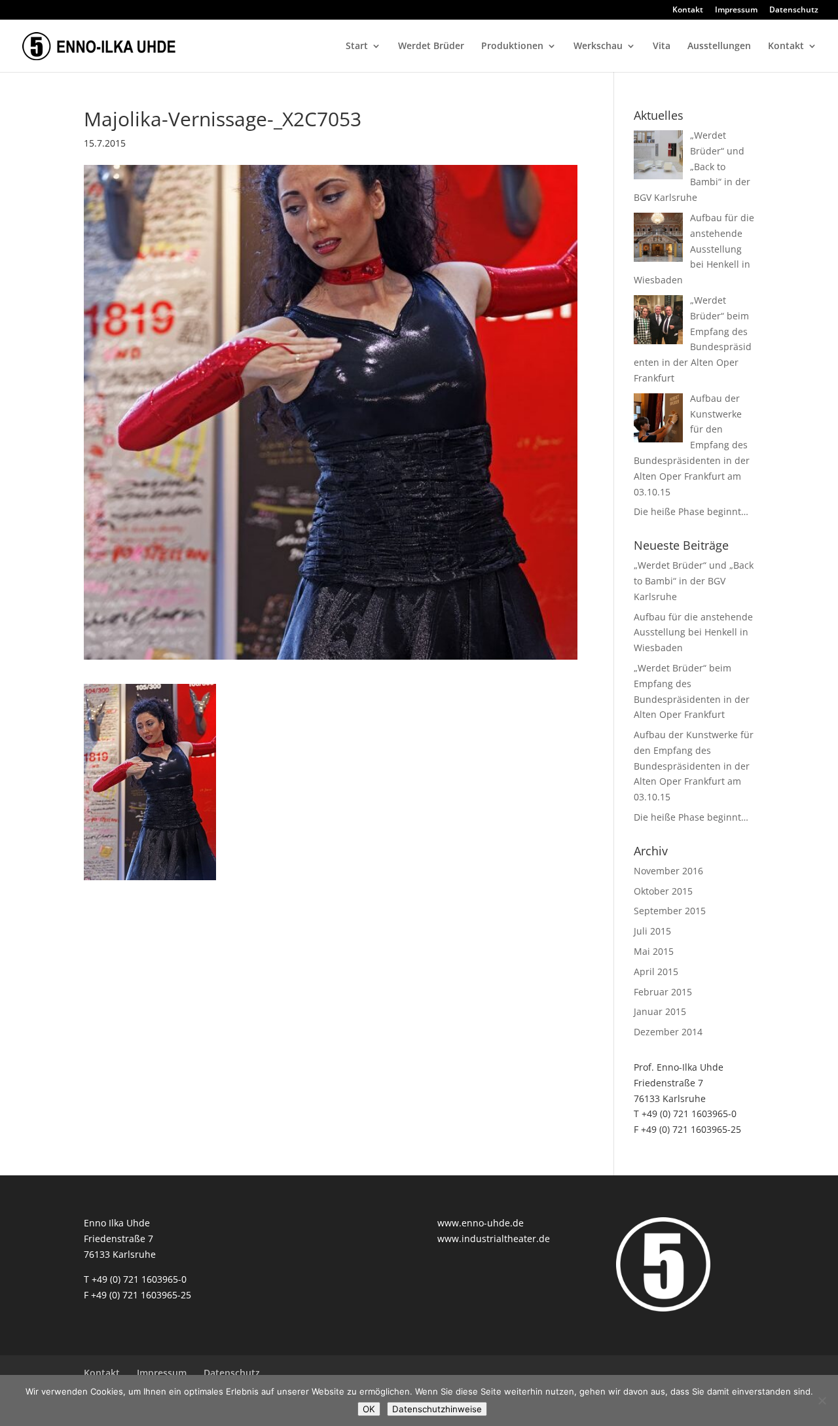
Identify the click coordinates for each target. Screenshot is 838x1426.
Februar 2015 (663, 992)
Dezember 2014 (668, 1031)
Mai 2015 (654, 951)
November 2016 (668, 871)
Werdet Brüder (431, 46)
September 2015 (670, 910)
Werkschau (598, 46)
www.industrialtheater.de (493, 1238)
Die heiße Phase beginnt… (691, 817)
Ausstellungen (719, 46)
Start (357, 46)
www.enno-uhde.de (480, 1223)
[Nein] (821, 1400)
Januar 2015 (660, 1011)
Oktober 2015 (663, 891)
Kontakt (687, 10)
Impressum (736, 10)
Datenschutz (793, 10)
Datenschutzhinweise (437, 1409)
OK (369, 1409)
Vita (661, 46)
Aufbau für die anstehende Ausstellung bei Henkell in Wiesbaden (693, 632)
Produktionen (512, 46)
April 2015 (656, 971)
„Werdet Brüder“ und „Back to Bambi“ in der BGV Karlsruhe (694, 581)
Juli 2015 (652, 931)
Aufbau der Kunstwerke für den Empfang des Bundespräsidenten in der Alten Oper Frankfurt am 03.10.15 (694, 765)
